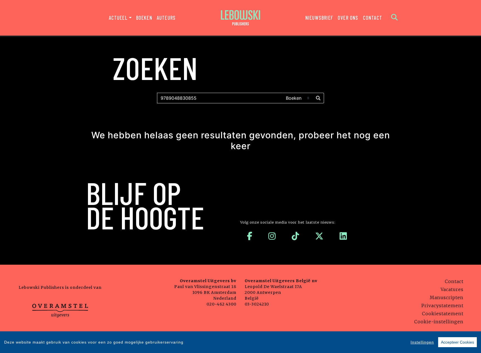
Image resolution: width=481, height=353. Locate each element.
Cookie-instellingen (438, 321)
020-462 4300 (221, 304)
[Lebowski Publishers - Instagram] (272, 236)
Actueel (118, 17)
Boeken (144, 17)
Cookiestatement (442, 313)
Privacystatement (442, 305)
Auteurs (166, 17)
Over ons (348, 17)
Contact (372, 17)
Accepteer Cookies (457, 342)
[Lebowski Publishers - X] (319, 236)
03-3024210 (257, 304)
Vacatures (452, 289)
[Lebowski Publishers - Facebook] (249, 236)
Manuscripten (446, 297)
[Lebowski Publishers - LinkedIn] (343, 236)
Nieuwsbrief (319, 17)
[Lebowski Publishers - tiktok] (295, 236)
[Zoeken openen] (394, 18)
